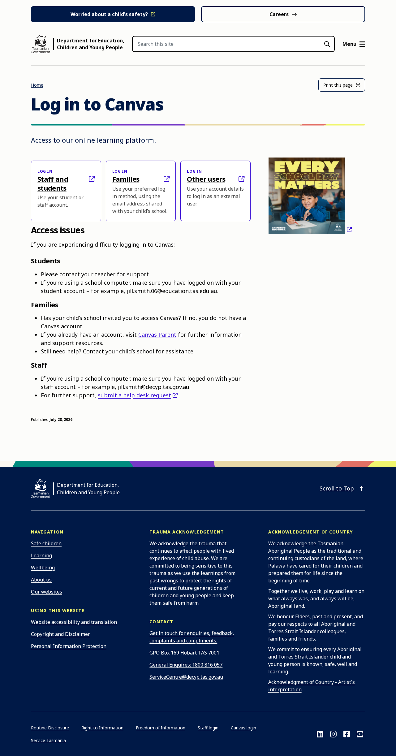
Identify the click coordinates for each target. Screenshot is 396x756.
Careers (279, 14)
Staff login (208, 728)
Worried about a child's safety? (109, 14)
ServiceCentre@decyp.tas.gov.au (186, 676)
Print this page (338, 85)
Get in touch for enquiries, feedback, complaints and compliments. (191, 637)
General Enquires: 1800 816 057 (185, 664)
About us (41, 579)
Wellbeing (43, 567)
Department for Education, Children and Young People (90, 44)
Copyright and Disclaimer (60, 634)
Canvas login (243, 728)
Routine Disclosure (50, 728)
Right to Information (102, 728)
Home (37, 85)
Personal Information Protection (68, 646)
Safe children (46, 543)
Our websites (46, 591)
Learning (41, 555)
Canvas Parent (157, 334)
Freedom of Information (160, 728)
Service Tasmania (48, 740)
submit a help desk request (134, 395)
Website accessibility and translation (74, 622)
